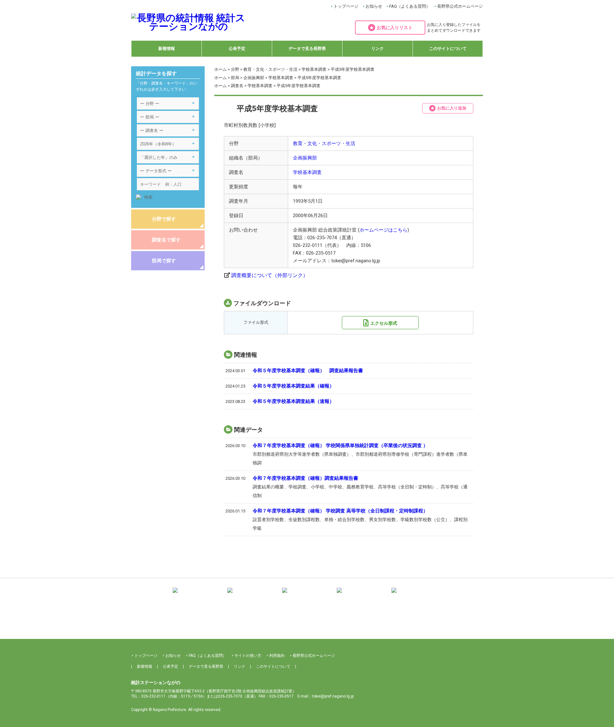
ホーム (220, 69)
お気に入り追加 (451, 108)
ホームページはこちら (383, 230)
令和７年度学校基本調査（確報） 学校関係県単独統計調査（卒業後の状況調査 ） (340, 445)
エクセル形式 (383, 323)
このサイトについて (448, 48)
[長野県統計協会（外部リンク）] (252, 595)
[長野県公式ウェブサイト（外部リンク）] (362, 595)
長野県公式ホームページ (460, 6)
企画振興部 (253, 77)
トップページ (346, 6)
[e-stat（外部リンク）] (416, 595)
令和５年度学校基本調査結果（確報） (293, 386)
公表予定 (237, 48)
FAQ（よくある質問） (409, 6)
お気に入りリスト (395, 27)
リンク (377, 48)
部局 (235, 77)
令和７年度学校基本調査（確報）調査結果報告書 (305, 478)
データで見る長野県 (307, 48)
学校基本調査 (314, 69)
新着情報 (166, 48)
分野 (235, 69)
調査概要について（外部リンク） (269, 275)
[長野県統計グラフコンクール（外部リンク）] (307, 595)
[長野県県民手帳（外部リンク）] (198, 595)
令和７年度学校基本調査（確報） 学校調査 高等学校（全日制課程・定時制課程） (340, 511)
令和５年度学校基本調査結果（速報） (293, 401)
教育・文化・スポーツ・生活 (270, 69)
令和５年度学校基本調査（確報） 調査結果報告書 (308, 370)
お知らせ (374, 6)
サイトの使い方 (247, 655)
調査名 (237, 85)
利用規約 (277, 655)
